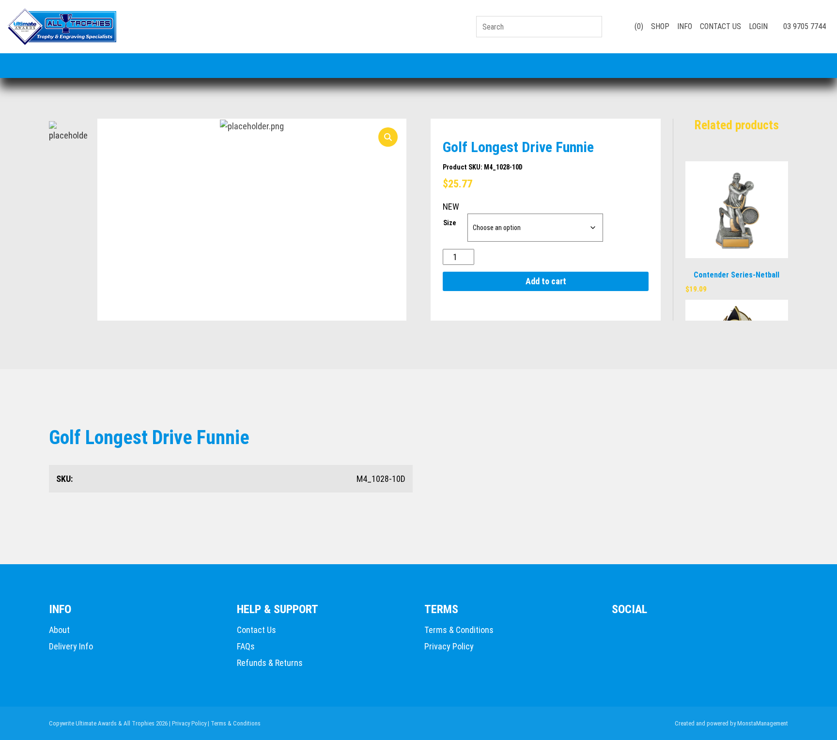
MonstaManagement (762, 723)
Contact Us (256, 630)
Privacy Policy (449, 646)
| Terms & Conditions (234, 723)
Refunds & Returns (270, 663)
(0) (638, 26)
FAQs (246, 646)
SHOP (660, 26)
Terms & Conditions (459, 630)
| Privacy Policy (187, 723)
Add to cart (546, 281)
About (59, 630)
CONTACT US (720, 26)
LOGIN (758, 26)
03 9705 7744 (803, 26)
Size (449, 223)
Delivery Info (71, 646)
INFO (684, 26)
